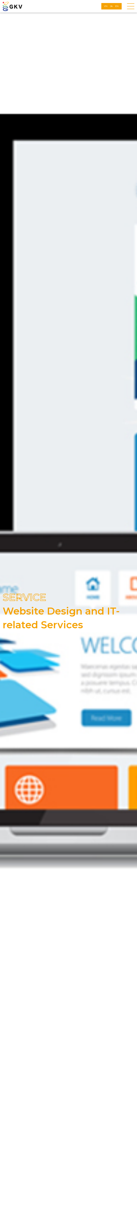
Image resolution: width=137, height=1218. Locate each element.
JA (111, 6)
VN (105, 6)
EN (116, 6)
